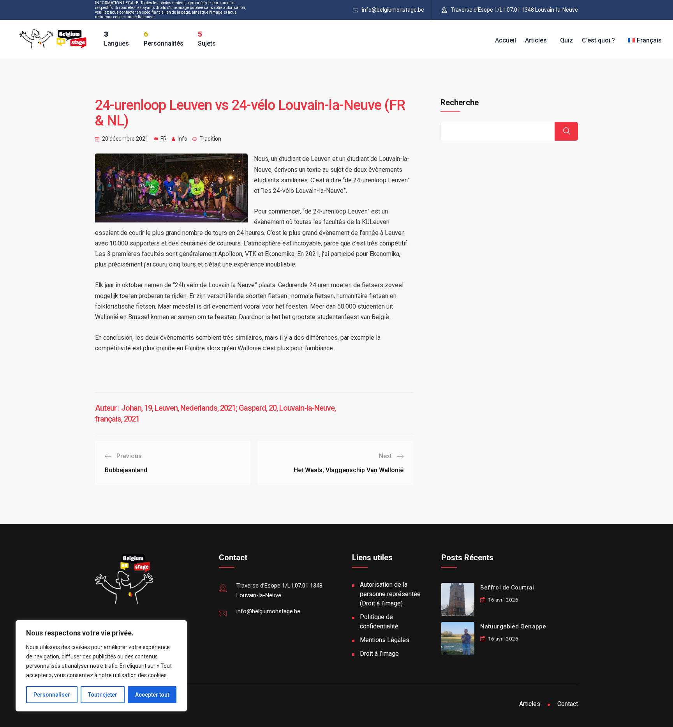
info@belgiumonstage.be (393, 10)
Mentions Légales (384, 640)
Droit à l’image (379, 653)
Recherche (459, 102)
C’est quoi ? (598, 40)
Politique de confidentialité (379, 621)
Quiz (566, 40)
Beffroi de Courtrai (507, 587)
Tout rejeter (102, 695)
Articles (536, 40)
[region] (101, 665)
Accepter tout (152, 695)
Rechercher (566, 131)
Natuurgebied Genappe (513, 626)
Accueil (505, 40)
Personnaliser (51, 695)
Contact (567, 704)
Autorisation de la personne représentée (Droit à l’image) (390, 594)
